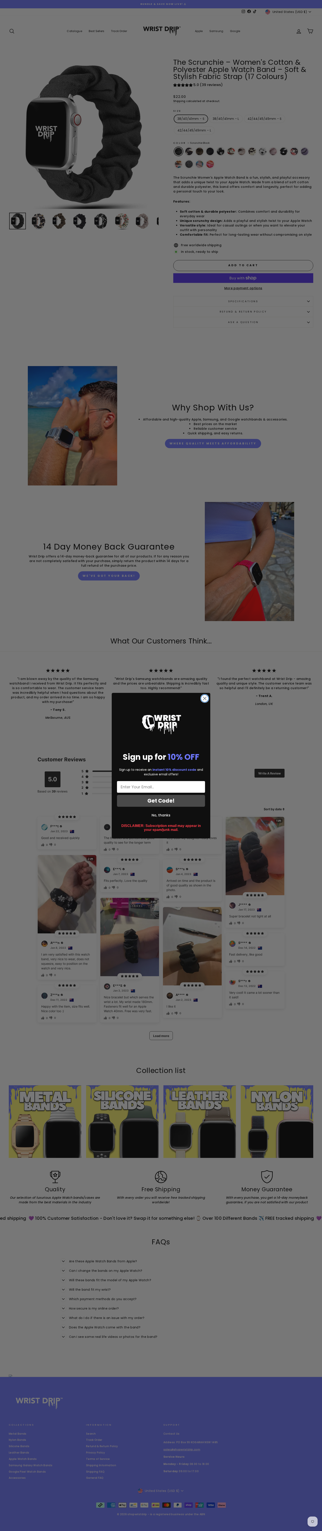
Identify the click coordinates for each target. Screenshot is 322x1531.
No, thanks (161, 815)
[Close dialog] (205, 698)
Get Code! (161, 800)
